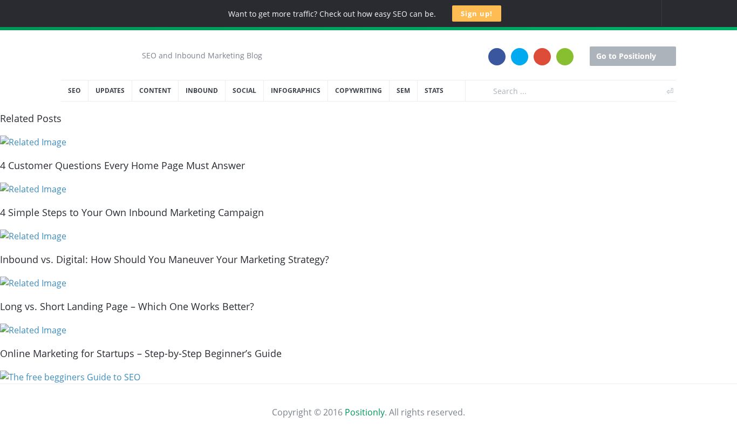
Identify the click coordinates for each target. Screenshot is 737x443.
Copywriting (358, 90)
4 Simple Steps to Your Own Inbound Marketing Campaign (132, 212)
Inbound (202, 90)
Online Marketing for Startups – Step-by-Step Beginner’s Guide (141, 353)
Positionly (365, 412)
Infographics (295, 90)
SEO (74, 90)
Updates (110, 90)
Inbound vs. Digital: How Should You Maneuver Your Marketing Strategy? (164, 259)
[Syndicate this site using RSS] (565, 50)
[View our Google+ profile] (542, 50)
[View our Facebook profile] (497, 50)
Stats (434, 90)
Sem (403, 90)
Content (155, 90)
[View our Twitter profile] (519, 50)
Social (244, 90)
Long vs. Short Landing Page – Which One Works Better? (127, 306)
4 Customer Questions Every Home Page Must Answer (122, 165)
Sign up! (477, 13)
